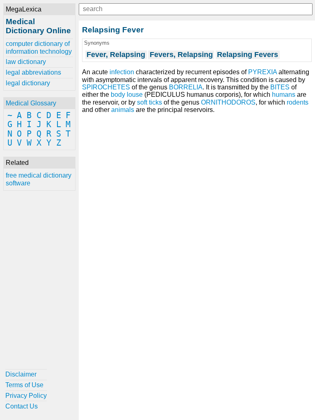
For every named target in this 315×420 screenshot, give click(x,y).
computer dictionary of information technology (39, 47)
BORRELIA (186, 87)
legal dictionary (28, 83)
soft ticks (149, 102)
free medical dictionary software (38, 179)
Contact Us (21, 406)
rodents (297, 102)
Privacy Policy (26, 395)
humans (283, 94)
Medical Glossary (31, 103)
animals (122, 109)
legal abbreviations (33, 72)
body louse (127, 94)
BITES (280, 87)
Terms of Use (24, 384)
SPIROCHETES (106, 87)
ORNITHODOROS (228, 102)
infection (122, 71)
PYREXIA (262, 71)
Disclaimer (21, 374)
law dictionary (26, 61)
